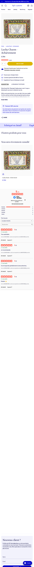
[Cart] (31, 5)
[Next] (32, 1)
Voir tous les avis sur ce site (17, 203)
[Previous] (2, 1)
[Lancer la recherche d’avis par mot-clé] (32, 224)
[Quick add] (3, 174)
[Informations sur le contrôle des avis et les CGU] (25, 200)
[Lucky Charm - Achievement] (17, 160)
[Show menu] (2, 5)
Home (2, 46)
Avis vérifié (4, 232)
